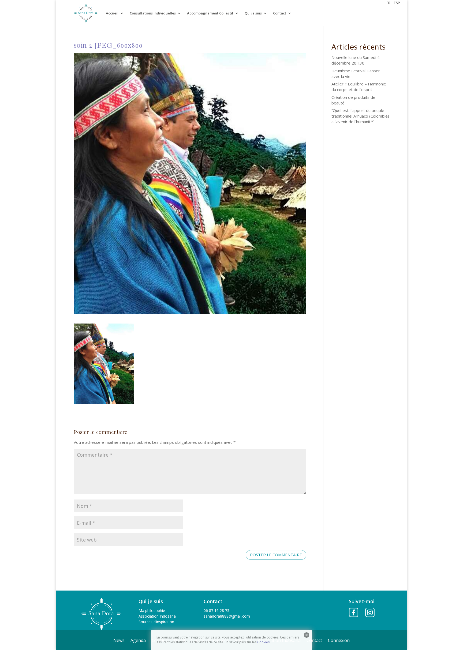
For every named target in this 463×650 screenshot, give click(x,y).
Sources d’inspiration (156, 621)
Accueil (112, 13)
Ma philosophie (152, 610)
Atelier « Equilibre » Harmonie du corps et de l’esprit (358, 86)
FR (388, 2)
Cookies (263, 642)
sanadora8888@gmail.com (227, 616)
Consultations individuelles (153, 13)
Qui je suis (253, 13)
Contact (279, 13)
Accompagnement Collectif (210, 13)
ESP (397, 2)
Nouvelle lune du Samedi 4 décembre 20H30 (355, 60)
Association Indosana (157, 616)
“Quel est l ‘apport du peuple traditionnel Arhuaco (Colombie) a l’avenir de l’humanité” (360, 116)
